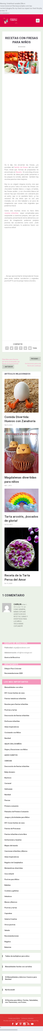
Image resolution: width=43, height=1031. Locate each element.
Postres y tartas (10, 710)
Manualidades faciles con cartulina (18, 967)
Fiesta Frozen (21, 1020)
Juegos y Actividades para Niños (17, 817)
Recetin (19, 172)
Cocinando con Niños (12, 732)
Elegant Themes (17, 1016)
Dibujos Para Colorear (12, 669)
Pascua (7, 800)
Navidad (7, 738)
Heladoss (8, 896)
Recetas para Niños (9, 1020)
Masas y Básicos (10, 902)
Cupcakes (8, 913)
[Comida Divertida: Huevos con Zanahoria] (21, 396)
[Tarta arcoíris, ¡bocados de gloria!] (21, 500)
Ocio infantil (9, 874)
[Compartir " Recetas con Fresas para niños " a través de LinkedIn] (25, 348)
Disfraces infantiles (12, 721)
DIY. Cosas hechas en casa (14, 693)
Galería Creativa (10, 919)
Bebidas (7, 885)
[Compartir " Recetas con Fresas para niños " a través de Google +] (16, 348)
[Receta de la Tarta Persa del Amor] (21, 549)
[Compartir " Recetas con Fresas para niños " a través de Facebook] (7, 348)
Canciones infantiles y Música (15, 851)
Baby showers (9, 772)
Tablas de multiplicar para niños (17, 956)
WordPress (36, 1016)
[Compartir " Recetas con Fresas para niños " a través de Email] (30, 348)
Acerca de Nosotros (12, 657)
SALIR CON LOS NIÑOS (12, 744)
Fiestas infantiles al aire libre (15, 834)
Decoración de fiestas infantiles (16, 715)
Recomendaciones (11, 936)
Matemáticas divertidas (13, 868)
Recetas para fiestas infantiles (16, 704)
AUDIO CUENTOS (10, 755)
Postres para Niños (11, 879)
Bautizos (7, 778)
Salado (7, 930)
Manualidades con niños (13, 687)
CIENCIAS (8, 761)
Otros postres (9, 925)
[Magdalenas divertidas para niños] (21, 450)
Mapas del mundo (11, 845)
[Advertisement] (21, 97)
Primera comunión (11, 806)
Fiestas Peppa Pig (32, 1020)
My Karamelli (10, 990)
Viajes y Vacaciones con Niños (16, 749)
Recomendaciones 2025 (13, 673)
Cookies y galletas (11, 891)
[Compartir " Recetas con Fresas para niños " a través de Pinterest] (20, 348)
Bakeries (7, 947)
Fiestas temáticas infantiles (15, 698)
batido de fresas (21, 167)
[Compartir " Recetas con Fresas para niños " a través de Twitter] (11, 348)
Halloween (8, 789)
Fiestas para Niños (14, 1018)
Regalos (7, 942)
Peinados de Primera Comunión (16, 812)
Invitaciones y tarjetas (13, 840)
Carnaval (7, 783)
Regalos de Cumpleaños (13, 862)
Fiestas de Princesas (12, 829)
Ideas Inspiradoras (11, 727)
